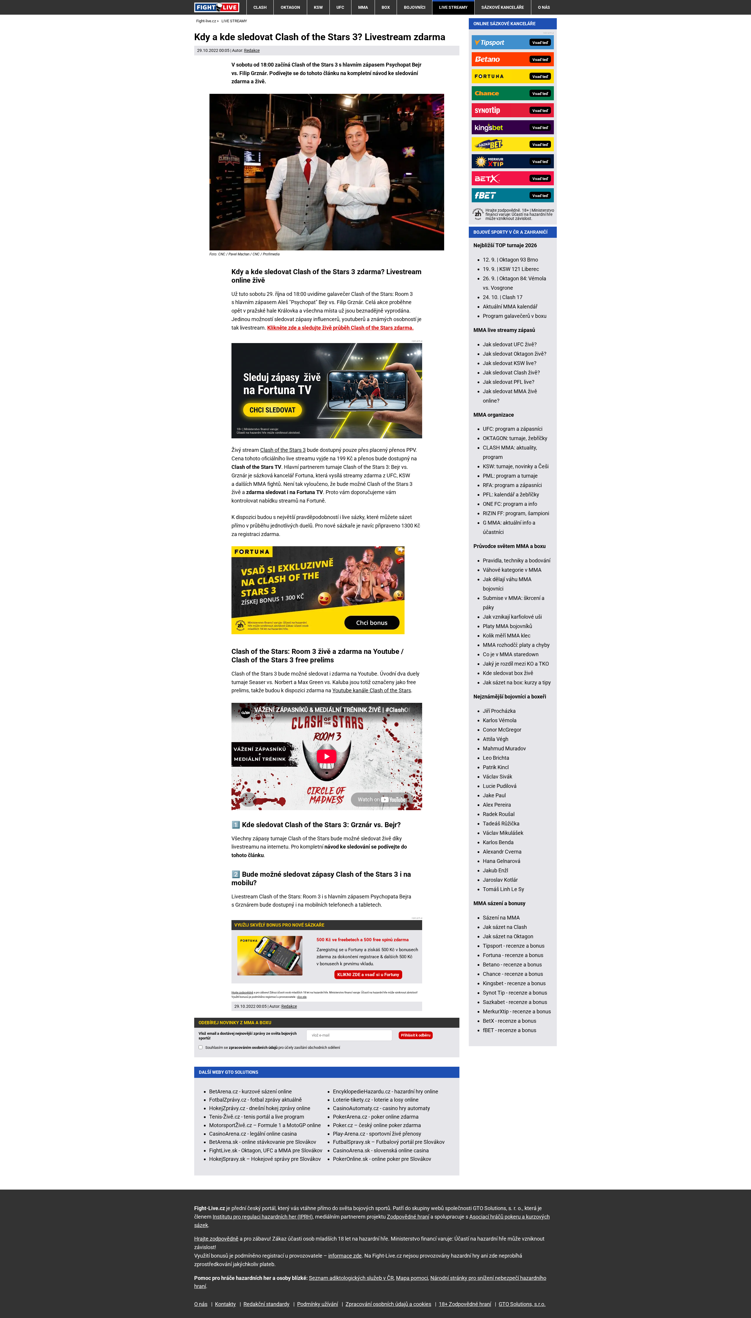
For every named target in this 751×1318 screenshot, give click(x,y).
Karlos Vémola (500, 720)
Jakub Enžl (495, 870)
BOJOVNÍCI (414, 7)
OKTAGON (290, 7)
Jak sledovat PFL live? (509, 382)
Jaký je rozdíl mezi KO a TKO (516, 664)
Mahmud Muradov (504, 748)
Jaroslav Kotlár (500, 880)
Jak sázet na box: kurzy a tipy (517, 682)
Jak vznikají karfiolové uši (512, 617)
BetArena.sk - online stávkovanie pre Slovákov (262, 1142)
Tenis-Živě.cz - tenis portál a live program (256, 1117)
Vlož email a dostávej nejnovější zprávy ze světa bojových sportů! (248, 1035)
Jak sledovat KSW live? (510, 363)
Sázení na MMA (501, 918)
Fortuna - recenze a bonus (513, 955)
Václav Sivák (497, 777)
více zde (302, 996)
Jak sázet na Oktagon (508, 936)
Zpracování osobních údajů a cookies (388, 1304)
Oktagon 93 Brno (518, 260)
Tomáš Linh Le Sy (503, 889)
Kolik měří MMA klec (506, 635)
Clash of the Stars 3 (283, 450)
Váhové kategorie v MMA (512, 570)
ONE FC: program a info (510, 504)
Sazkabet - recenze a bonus (515, 1002)
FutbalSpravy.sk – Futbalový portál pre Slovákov (389, 1142)
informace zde (345, 1256)
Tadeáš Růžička (501, 823)
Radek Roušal (499, 814)
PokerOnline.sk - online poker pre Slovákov (382, 1159)
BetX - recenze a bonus (509, 1021)
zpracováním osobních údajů (253, 1047)
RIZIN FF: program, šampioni (516, 513)
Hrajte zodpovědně (242, 992)
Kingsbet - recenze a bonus (514, 983)
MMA (363, 7)
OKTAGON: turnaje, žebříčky (515, 438)
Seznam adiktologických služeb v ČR (351, 1278)
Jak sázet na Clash (505, 927)
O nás (544, 7)
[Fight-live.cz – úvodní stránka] (216, 7)
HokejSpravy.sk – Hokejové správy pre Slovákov (265, 1159)
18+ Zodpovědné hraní (465, 1304)
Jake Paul (494, 795)
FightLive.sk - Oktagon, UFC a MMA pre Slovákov (265, 1150)
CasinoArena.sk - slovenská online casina (381, 1150)
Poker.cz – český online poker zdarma (377, 1125)
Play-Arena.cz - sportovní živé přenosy (377, 1134)
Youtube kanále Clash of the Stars (371, 690)
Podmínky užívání (317, 1304)
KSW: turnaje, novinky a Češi (516, 466)
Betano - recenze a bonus (512, 964)
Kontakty (225, 1304)
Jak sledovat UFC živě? (510, 344)
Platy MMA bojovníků (507, 626)
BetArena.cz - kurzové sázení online (250, 1091)
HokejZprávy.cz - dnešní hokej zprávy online (259, 1108)
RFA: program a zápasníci (512, 485)
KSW (318, 7)
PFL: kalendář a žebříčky (511, 494)
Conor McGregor (502, 730)
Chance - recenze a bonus (513, 974)
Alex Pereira (497, 805)
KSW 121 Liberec (519, 269)
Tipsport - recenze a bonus (513, 946)
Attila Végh (495, 739)
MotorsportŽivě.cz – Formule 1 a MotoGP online (265, 1125)
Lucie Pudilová (500, 786)
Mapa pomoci (412, 1278)
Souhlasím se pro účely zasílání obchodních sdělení (272, 1047)
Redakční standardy (266, 1304)
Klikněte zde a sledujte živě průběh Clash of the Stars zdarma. (340, 328)
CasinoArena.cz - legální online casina (253, 1134)
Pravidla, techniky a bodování (516, 560)
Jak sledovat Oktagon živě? (515, 354)
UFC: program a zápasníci (512, 429)
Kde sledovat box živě (508, 673)
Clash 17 (512, 297)
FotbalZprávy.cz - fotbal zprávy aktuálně (255, 1100)
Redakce (252, 50)
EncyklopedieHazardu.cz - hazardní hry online (385, 1091)
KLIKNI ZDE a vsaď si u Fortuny (368, 974)
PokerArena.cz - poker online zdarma (376, 1117)
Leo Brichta (496, 758)
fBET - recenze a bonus (509, 1030)
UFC (340, 7)
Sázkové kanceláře (502, 7)
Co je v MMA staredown (511, 654)
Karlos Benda (498, 842)
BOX (386, 7)
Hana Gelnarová (501, 861)
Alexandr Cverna (502, 852)
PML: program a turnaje (510, 476)
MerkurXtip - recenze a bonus (517, 1011)
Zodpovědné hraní (408, 1217)
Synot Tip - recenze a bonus (515, 993)
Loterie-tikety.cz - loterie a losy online (376, 1100)
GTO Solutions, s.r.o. (522, 1304)
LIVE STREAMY (453, 7)
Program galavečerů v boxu (515, 316)
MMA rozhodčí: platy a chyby (516, 645)
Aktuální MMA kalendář (510, 306)
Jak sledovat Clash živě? (511, 372)
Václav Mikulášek (503, 833)
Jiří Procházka (499, 711)
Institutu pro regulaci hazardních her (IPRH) (263, 1217)
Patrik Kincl (496, 767)
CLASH (260, 7)
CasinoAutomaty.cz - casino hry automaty (381, 1108)
